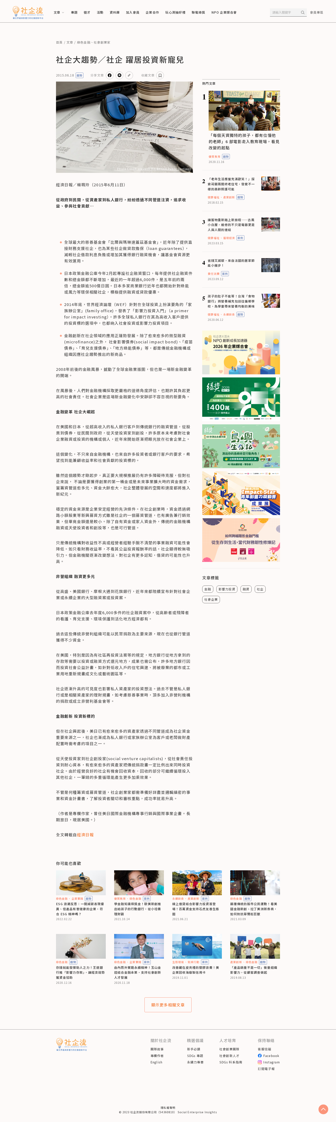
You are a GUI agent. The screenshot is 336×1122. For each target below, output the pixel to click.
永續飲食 (229, 314)
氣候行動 (193, 962)
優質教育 (214, 156)
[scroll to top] (323, 1109)
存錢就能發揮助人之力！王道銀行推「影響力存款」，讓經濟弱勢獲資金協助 (80, 972)
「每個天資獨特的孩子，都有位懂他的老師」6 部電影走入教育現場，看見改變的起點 (244, 141)
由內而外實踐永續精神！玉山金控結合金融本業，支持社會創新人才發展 (137, 972)
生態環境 (178, 962)
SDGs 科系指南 (230, 1062)
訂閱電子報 (266, 1068)
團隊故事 (157, 1049)
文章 (69, 42)
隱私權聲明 (168, 1108)
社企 (260, 589)
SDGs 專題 (195, 1055)
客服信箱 (264, 1049)
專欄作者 (157, 1055)
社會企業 (211, 599)
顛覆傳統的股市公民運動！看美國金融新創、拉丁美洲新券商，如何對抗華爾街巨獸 (253, 908)
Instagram (271, 1062)
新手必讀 (193, 1049)
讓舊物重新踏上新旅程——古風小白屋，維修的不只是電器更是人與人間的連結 (231, 224)
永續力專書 (195, 1062)
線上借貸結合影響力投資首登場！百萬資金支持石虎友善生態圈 (195, 908)
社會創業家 (102, 42)
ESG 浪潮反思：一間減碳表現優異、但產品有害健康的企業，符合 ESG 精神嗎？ (80, 908)
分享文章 (97, 75)
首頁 (59, 42)
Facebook (271, 1055)
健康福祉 (213, 197)
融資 (246, 589)
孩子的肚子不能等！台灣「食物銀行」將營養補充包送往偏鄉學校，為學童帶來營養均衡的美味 (231, 301)
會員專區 (316, 12)
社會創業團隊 (229, 1049)
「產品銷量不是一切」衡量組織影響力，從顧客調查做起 (253, 970)
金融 (207, 589)
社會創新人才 (229, 1055)
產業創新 (229, 197)
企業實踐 (77, 898)
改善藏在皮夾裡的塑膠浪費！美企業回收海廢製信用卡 (195, 970)
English (156, 1062)
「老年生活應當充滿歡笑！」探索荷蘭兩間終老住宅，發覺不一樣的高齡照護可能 (231, 184)
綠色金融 (83, 42)
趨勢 (79, 75)
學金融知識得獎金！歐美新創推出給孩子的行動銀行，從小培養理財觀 (137, 908)
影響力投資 (227, 589)
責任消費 (213, 274)
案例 (240, 238)
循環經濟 (229, 238)
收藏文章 (148, 75)
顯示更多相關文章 (168, 1005)
